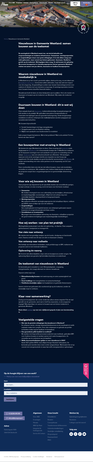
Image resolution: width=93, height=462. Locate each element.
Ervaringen (36, 420)
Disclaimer (49, 457)
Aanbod (26, 3)
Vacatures (72, 420)
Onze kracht (43, 3)
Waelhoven (32, 150)
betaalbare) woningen (26, 83)
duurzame (38, 111)
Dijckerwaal (27, 155)
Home (6, 39)
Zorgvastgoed (52, 434)
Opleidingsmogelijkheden (78, 417)
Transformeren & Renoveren (57, 426)
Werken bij (86, 3)
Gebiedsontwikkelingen (55, 428)
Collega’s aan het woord (77, 423)
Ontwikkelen (52, 417)
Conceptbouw (34, 3)
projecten (65, 148)
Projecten (19, 3)
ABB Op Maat (75, 4)
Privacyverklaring (26, 457)
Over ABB (12, 3)
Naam (6, 381)
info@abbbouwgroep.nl (15, 418)
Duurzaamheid (52, 437)
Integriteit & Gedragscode (37, 429)
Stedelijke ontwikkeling (55, 431)
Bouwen (50, 420)
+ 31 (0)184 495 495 (14, 414)
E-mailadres (7, 389)
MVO (49, 440)
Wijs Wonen (67, 159)
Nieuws (50, 3)
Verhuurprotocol (59, 457)
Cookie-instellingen (38, 457)
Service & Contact (59, 3)
